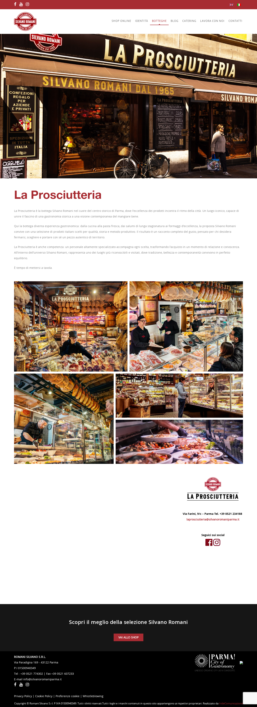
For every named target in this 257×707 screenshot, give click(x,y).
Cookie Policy (43, 696)
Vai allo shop (128, 637)
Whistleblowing (93, 696)
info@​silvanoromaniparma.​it (42, 679)
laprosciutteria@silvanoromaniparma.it (213, 519)
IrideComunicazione (231, 703)
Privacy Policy (23, 696)
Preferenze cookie (68, 696)
